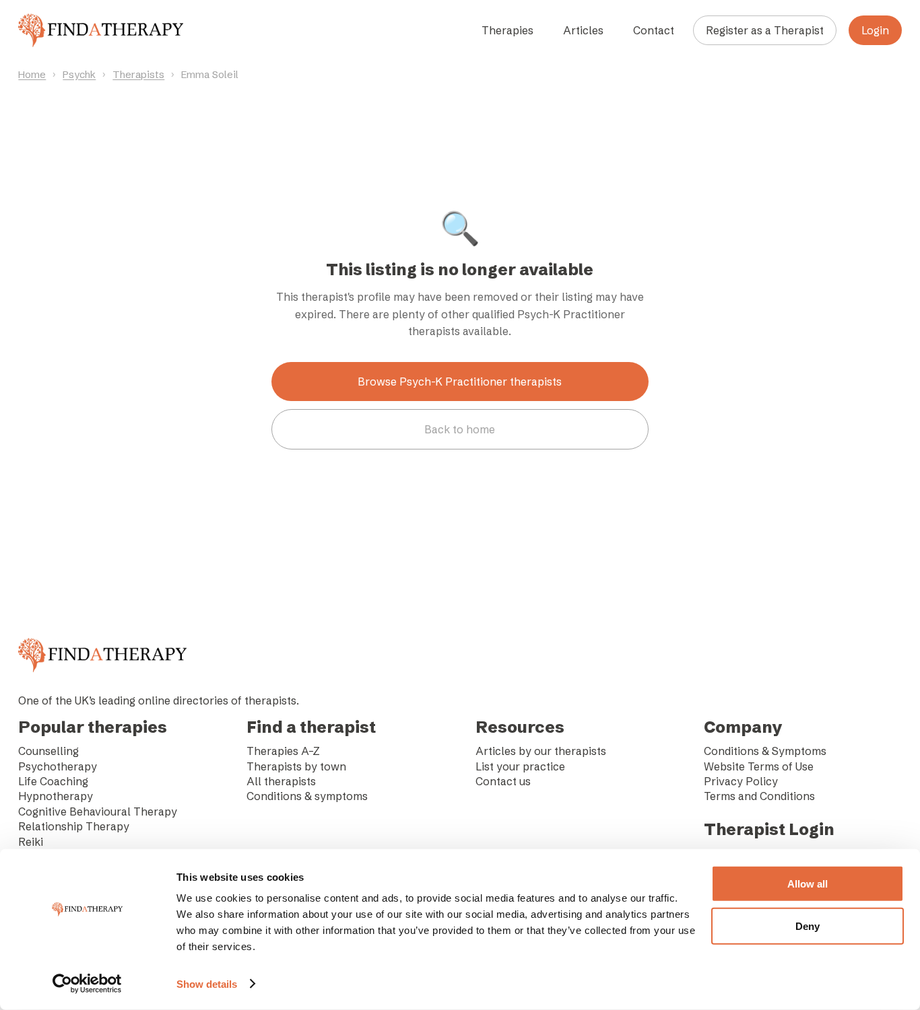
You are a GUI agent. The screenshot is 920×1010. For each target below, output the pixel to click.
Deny (807, 925)
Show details (206, 984)
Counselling (48, 751)
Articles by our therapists (540, 751)
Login (875, 30)
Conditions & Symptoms (765, 751)
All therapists (281, 781)
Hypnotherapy (55, 796)
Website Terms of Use (759, 766)
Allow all (807, 884)
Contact (653, 30)
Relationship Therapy (73, 826)
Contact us (503, 781)
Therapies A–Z (283, 751)
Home (32, 74)
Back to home (459, 429)
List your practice (520, 766)
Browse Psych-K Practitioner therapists (460, 381)
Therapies (507, 30)
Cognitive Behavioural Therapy (97, 811)
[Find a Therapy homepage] (100, 30)
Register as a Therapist (765, 30)
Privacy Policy (741, 781)
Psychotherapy (57, 766)
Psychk (79, 74)
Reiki (30, 842)
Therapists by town (296, 766)
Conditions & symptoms (307, 796)
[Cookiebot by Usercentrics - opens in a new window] (87, 984)
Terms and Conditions (759, 796)
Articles (583, 30)
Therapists (138, 74)
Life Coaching (53, 781)
